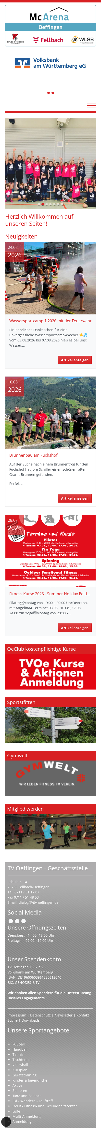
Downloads (31, 1020)
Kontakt (82, 1015)
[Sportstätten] (50, 720)
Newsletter (64, 1015)
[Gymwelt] (50, 773)
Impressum (17, 1015)
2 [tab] (53, 93)
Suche (13, 1020)
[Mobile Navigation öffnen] (91, 105)
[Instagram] (17, 921)
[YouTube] (23, 921)
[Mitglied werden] (50, 826)
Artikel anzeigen (74, 360)
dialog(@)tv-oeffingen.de (39, 902)
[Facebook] (11, 921)
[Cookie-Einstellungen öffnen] (6, 1122)
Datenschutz (40, 1015)
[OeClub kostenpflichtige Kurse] (50, 667)
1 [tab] (49, 93)
